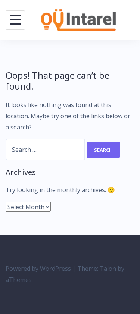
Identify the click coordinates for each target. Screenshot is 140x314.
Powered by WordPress (38, 268)
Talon (108, 268)
